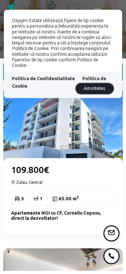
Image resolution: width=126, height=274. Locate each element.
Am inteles (94, 88)
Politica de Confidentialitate (43, 78)
